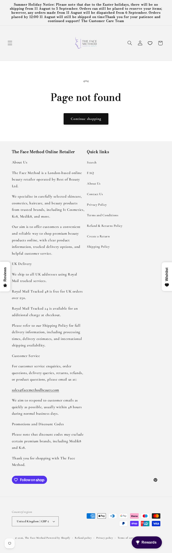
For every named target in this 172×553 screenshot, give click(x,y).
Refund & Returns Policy (105, 226)
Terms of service (127, 537)
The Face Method (35, 537)
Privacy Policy (97, 205)
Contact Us (95, 194)
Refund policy (83, 537)
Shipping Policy (98, 247)
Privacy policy (104, 537)
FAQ (90, 173)
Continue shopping (86, 119)
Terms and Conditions (102, 215)
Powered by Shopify (58, 537)
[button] (10, 43)
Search (92, 162)
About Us (94, 183)
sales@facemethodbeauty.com (35, 390)
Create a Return (98, 236)
